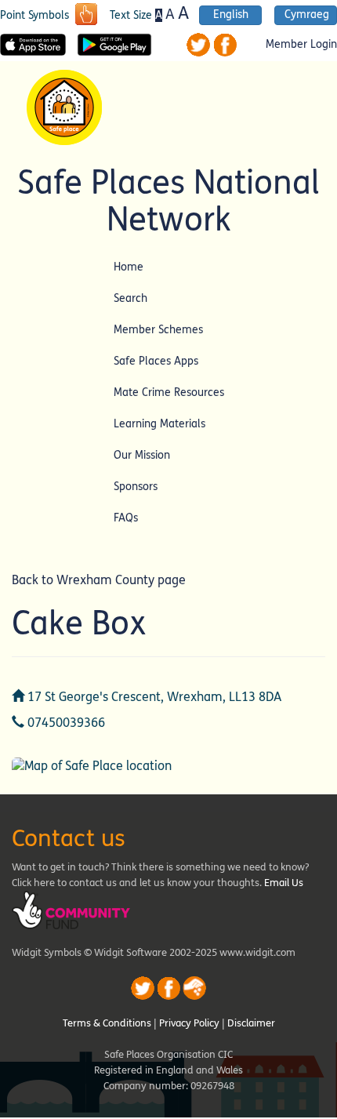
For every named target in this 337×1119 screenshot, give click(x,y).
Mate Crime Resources (169, 392)
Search (130, 298)
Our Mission (142, 455)
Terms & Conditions (107, 1023)
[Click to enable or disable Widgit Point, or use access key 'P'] (86, 15)
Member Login (301, 44)
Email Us (283, 883)
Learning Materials (159, 424)
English (230, 15)
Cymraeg (306, 15)
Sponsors (136, 486)
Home (128, 267)
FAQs (126, 518)
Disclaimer (251, 1023)
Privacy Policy (189, 1023)
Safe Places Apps (156, 361)
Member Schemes (158, 329)
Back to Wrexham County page (99, 579)
